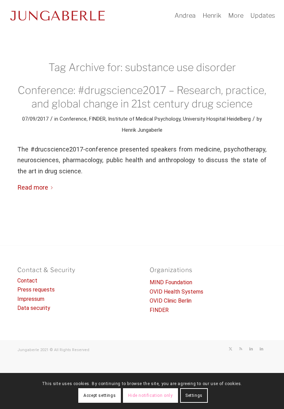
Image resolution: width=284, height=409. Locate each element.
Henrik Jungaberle (142, 130)
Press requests (36, 289)
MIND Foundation (171, 282)
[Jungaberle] (57, 15)
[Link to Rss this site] (241, 349)
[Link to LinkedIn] (251, 349)
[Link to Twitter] (230, 349)
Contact (27, 280)
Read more (32, 187)
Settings (194, 395)
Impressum (30, 299)
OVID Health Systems (176, 291)
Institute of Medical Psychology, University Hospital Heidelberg (179, 119)
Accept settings (99, 395)
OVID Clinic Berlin (171, 300)
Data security (33, 308)
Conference (73, 119)
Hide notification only (150, 395)
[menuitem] (185, 15)
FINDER (97, 119)
